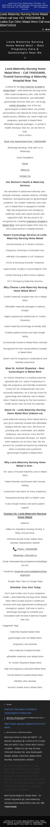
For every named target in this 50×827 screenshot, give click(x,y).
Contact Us (25, 176)
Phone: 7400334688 (27, 549)
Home (25, 163)
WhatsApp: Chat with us (25, 555)
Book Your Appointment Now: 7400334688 (25, 141)
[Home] (25, 58)
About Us (25, 170)
